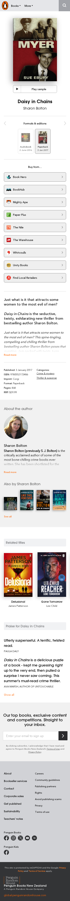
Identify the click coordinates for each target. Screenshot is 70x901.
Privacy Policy (34, 751)
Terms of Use (53, 748)
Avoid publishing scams (48, 799)
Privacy (38, 805)
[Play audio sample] (17, 89)
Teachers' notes (13, 818)
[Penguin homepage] (5, 5)
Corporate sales (14, 796)
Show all (9, 695)
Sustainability (12, 811)
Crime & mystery (45, 373)
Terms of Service (37, 871)
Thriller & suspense (47, 378)
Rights (38, 792)
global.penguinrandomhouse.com (25, 895)
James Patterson (18, 606)
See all (8, 516)
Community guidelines (47, 780)
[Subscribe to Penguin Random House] (63, 735)
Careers (39, 773)
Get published (12, 803)
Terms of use (42, 812)
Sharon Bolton (35, 108)
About (7, 773)
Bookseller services (15, 781)
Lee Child (51, 606)
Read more (10, 354)
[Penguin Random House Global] (14, 879)
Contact (9, 788)
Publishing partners (45, 786)
